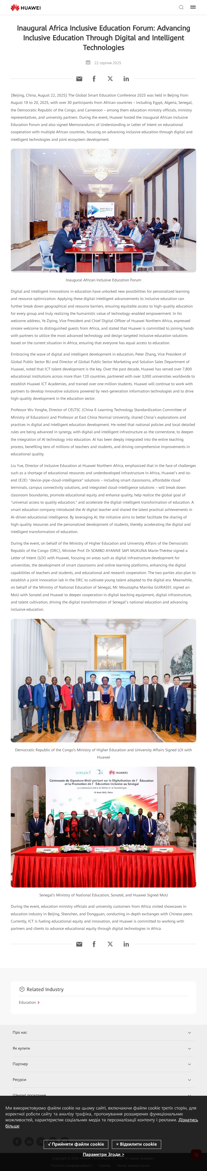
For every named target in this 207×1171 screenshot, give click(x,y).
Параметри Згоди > (103, 1154)
